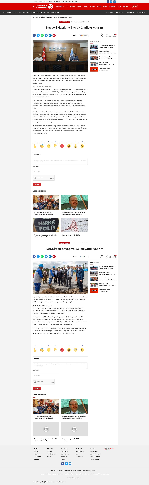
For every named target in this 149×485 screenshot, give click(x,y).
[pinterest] (54, 35)
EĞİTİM (99, 6)
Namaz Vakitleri (94, 459)
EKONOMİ (92, 6)
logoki (34, 482)
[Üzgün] (82, 143)
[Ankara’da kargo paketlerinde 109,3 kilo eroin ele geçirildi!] (46, 225)
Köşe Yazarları (65, 454)
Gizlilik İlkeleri (57, 1)
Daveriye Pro (40, 482)
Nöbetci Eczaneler (95, 456)
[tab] (38, 155)
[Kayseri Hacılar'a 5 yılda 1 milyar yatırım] (60, 56)
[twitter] (38, 35)
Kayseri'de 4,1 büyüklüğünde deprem (71, 236)
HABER (105, 6)
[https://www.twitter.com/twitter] (111, 1)
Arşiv (77, 454)
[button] (17, 12)
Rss (52, 470)
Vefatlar (63, 459)
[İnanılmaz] (75, 143)
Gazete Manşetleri (95, 454)
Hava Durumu (94, 451)
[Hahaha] (68, 143)
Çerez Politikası (48, 1)
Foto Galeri (121, 12)
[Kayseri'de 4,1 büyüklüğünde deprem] (74, 225)
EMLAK (86, 6)
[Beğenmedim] (55, 143)
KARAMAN (112, 6)
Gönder (37, 184)
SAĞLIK (119, 6)
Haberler (38, 17)
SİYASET (125, 6)
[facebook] (34, 35)
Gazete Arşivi (79, 456)
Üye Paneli (141, 12)
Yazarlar (131, 12)
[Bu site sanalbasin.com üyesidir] (109, 448)
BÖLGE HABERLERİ (46, 17)
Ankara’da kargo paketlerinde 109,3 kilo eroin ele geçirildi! (45, 236)
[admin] (114, 1)
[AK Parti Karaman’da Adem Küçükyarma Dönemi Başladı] (46, 202)
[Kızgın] (62, 143)
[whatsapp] (42, 35)
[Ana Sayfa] (33, 17)
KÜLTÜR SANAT (51, 454)
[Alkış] (41, 143)
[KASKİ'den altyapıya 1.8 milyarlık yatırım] (60, 277)
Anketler (92, 448)
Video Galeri (109, 12)
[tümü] (130, 6)
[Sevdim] (48, 143)
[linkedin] (50, 35)
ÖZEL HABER (37, 456)
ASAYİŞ (79, 6)
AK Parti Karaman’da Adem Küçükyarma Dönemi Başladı (43, 213)
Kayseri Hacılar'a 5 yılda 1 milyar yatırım (63, 17)
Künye (35, 1)
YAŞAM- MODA (60, 6)
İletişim (41, 1)
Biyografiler (64, 456)
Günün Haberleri (80, 451)
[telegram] (46, 35)
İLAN (67, 6)
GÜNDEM (72, 6)
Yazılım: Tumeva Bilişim (74, 478)
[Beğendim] (35, 143)
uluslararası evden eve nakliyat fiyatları (55, 482)
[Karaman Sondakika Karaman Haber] (44, 6)
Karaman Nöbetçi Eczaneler (70, 1)
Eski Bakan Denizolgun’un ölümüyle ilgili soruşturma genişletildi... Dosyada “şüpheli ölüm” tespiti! (74, 213)
